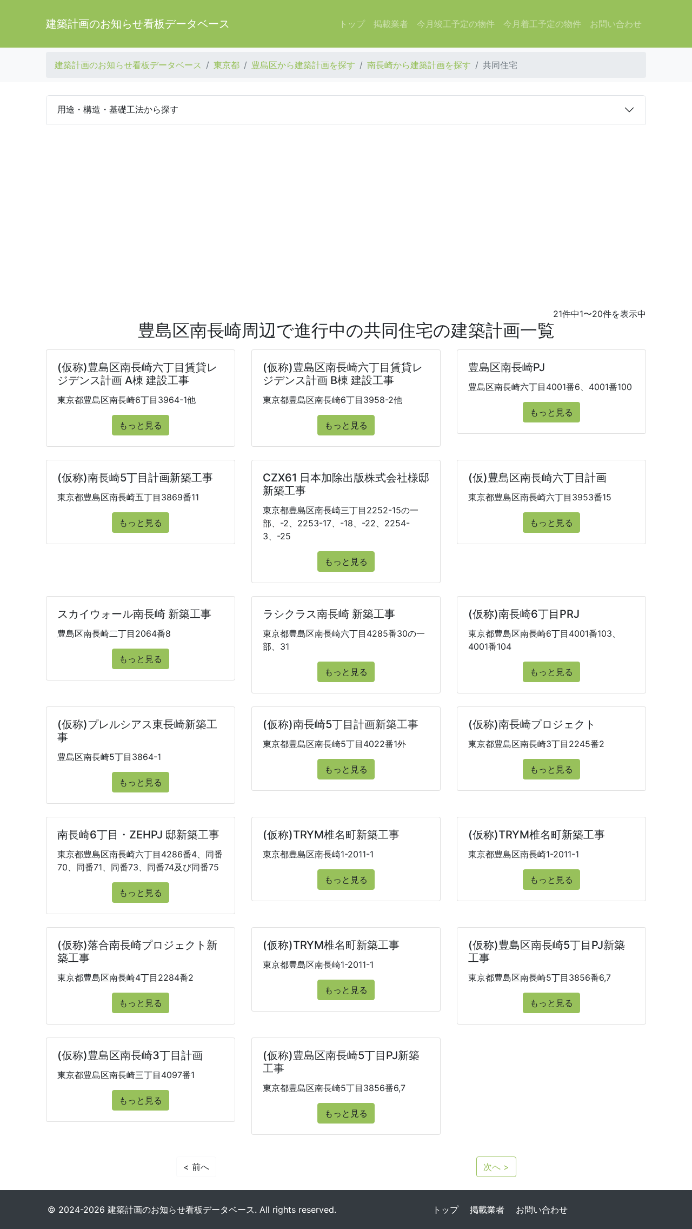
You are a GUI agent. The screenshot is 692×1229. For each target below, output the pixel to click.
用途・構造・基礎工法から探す (117, 109)
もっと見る (140, 425)
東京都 (226, 65)
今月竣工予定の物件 (456, 23)
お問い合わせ (616, 23)
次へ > (496, 1166)
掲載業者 (391, 23)
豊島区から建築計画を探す (303, 65)
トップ (352, 23)
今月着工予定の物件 (542, 23)
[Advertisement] (346, 205)
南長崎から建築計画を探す (419, 65)
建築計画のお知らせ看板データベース (138, 23)
